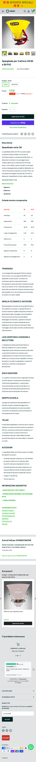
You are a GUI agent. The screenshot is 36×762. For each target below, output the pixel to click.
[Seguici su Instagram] (7, 730)
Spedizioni (5, 518)
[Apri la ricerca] (25, 11)
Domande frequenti (8, 510)
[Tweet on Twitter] (29, 133)
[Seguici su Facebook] (3, 730)
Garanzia (4, 524)
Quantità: (5, 109)
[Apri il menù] (3, 11)
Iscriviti (7, 719)
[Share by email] (32, 133)
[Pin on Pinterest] (25, 133)
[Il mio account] (29, 11)
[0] (32, 11)
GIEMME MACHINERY (8, 69)
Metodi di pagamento (8, 516)
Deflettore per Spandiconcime (13, 611)
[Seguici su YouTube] (10, 730)
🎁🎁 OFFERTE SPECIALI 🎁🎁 (18, 4)
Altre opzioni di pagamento (18, 127)
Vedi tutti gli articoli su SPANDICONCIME (14, 556)
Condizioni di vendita (8, 513)
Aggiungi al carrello (18, 116)
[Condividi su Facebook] (21, 133)
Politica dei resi (7, 521)
